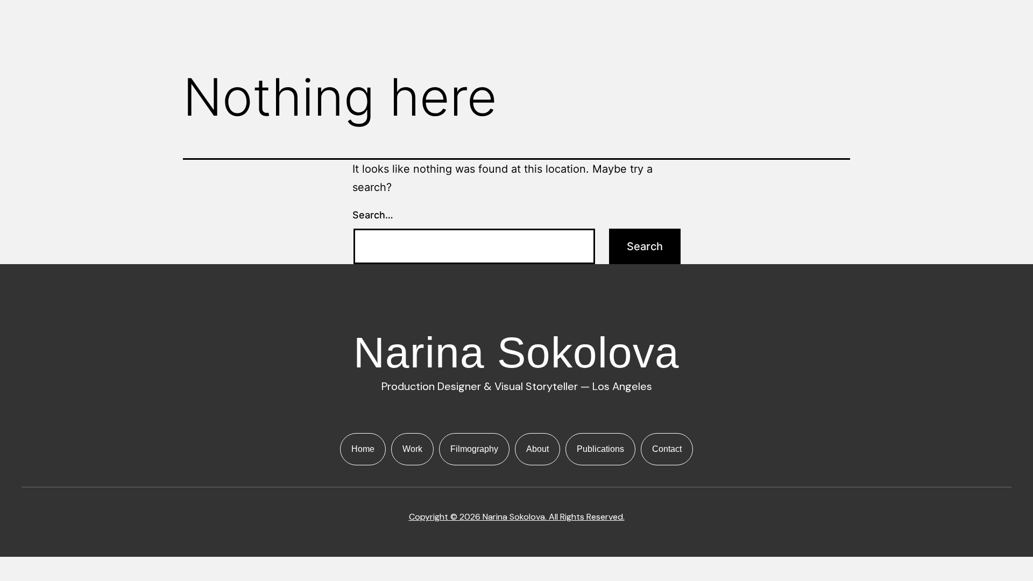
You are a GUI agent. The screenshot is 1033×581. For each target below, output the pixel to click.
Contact (667, 449)
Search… (372, 215)
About (537, 449)
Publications (600, 449)
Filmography (474, 449)
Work (412, 449)
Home (362, 449)
